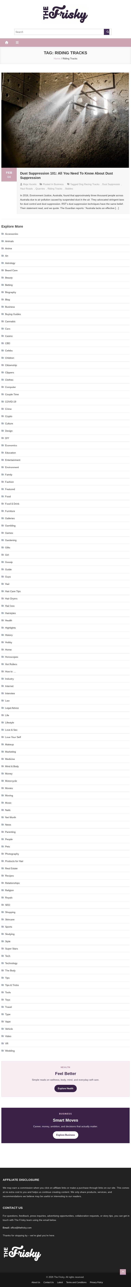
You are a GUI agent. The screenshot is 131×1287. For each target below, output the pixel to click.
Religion (9, 890)
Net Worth (10, 817)
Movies (9, 788)
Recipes (9, 875)
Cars (7, 328)
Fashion (9, 482)
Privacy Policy (96, 1282)
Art (6, 255)
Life (7, 715)
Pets (7, 846)
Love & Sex (11, 729)
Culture (9, 423)
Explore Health (65, 1088)
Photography (12, 853)
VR (6, 1043)
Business (59, 184)
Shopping (10, 912)
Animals (9, 241)
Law (7, 700)
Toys (7, 999)
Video (8, 1036)
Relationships (12, 883)
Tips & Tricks (12, 985)
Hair (7, 584)
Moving (9, 795)
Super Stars (11, 948)
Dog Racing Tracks (89, 184)
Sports (8, 926)
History (9, 635)
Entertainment (12, 460)
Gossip (9, 562)
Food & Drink (12, 503)
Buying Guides (13, 314)
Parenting (10, 832)
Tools (8, 992)
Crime (8, 409)
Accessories (11, 234)
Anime (8, 248)
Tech (7, 956)
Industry (9, 678)
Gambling (10, 525)
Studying (9, 934)
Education (10, 452)
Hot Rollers (11, 664)
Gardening (11, 540)
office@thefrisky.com (21, 1227)
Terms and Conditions (76, 1282)
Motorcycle (11, 781)
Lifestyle (9, 722)
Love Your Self (13, 737)
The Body (10, 970)
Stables (69, 188)
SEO (7, 905)
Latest (60, 1282)
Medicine (10, 759)
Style (7, 941)
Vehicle (9, 1028)
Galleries (10, 518)
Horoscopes (11, 657)
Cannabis (10, 321)
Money (8, 773)
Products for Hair (14, 861)
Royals (8, 897)
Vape (8, 1021)
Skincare (9, 919)
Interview (10, 693)
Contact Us (48, 1282)
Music (8, 802)
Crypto (8, 416)
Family (8, 474)
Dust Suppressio (111, 184)
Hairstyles (10, 613)
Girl (7, 554)
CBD (7, 343)
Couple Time (12, 394)
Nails (7, 810)
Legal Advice (12, 708)
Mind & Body (12, 766)
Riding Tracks (55, 188)
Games (9, 533)
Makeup (9, 744)
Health (8, 620)
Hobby (8, 642)
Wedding (10, 1050)
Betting (9, 285)
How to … (10, 671)
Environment (12, 467)
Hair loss (9, 605)
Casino (9, 336)
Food (8, 496)
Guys (8, 576)
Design (9, 430)
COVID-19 (10, 401)
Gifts (7, 547)
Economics (11, 445)
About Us (36, 1282)
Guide (8, 569)
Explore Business (65, 1135)
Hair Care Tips (13, 591)
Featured (10, 489)
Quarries (40, 188)
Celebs (9, 350)
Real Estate (11, 868)
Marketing (10, 751)
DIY (7, 438)
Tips (7, 977)
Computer (10, 387)
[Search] (106, 32)
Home (8, 649)
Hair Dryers (11, 598)
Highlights (10, 627)
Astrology (10, 263)
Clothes (9, 379)
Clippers (9, 372)
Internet (9, 686)
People (9, 839)
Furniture (10, 511)
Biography (10, 292)
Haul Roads (26, 188)
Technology (11, 963)
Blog (7, 299)
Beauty (9, 277)
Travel (8, 1007)
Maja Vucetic (30, 184)
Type (7, 1014)
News (8, 824)
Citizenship (11, 365)
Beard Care (11, 270)
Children (9, 358)
